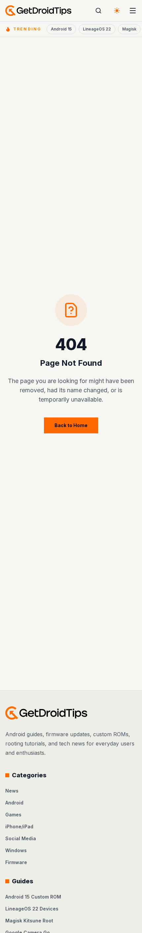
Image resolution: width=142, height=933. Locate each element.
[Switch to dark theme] (117, 10)
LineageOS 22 (97, 29)
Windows (16, 850)
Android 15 (61, 29)
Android (14, 802)
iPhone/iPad (19, 826)
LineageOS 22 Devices (31, 908)
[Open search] (98, 10)
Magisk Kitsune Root (29, 920)
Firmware (16, 862)
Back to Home (71, 425)
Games (13, 814)
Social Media (20, 838)
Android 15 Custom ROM (33, 897)
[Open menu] (133, 11)
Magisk (129, 29)
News (11, 791)
